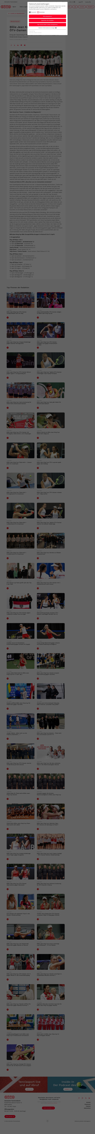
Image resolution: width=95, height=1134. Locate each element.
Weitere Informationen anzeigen (47, 28)
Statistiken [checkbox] (42, 12)
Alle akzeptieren (47, 16)
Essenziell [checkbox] (33, 12)
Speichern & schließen (47, 20)
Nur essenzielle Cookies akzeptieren (47, 24)
